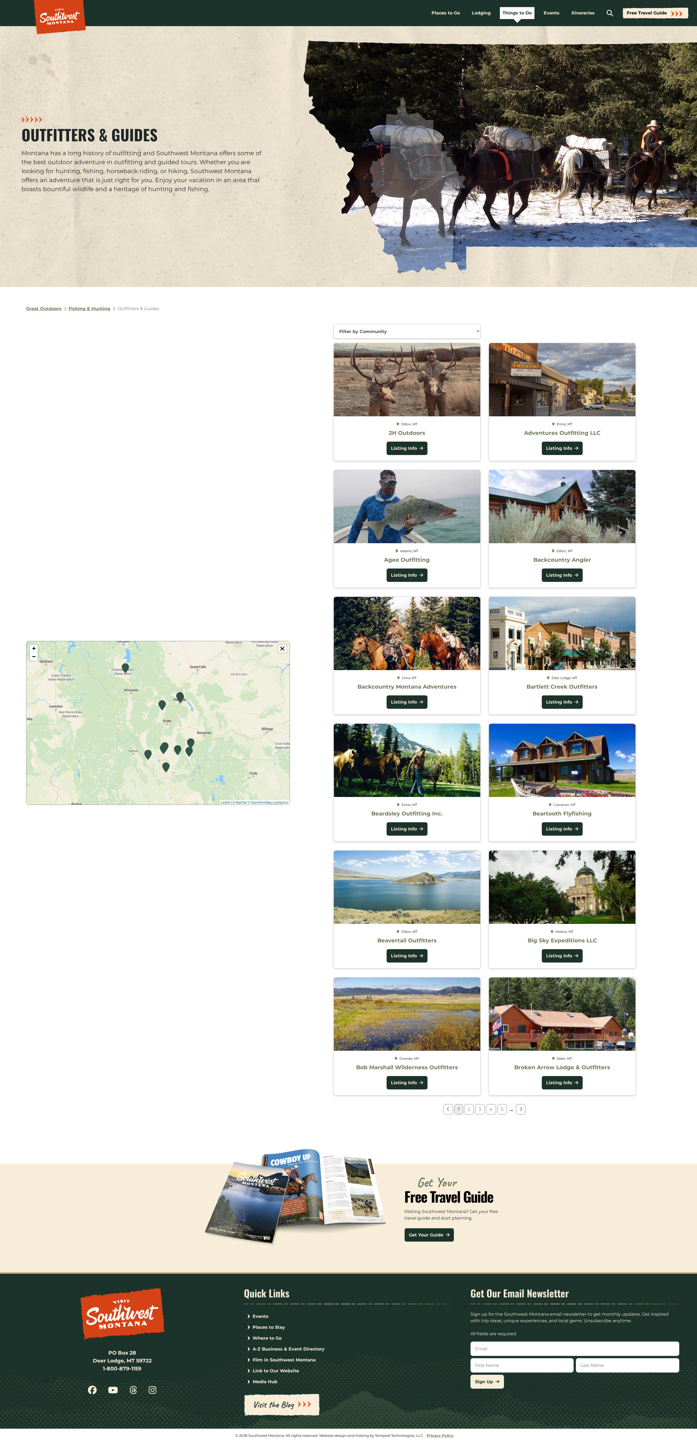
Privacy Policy (440, 1436)
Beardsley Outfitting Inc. (406, 813)
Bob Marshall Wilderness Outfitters (407, 1067)
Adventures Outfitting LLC (562, 433)
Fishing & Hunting (89, 308)
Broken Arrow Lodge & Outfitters (562, 1067)
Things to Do (517, 13)
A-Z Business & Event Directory (289, 1349)
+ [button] (34, 648)
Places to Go (446, 13)
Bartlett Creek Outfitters (562, 686)
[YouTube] (113, 1392)
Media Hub (265, 1381)
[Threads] (133, 1392)
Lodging (481, 13)
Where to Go (267, 1338)
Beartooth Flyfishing (562, 813)
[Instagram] (152, 1392)
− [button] (34, 656)
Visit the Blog (273, 1404)
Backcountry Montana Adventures (407, 686)
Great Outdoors (44, 308)
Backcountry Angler (562, 560)
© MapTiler (240, 802)
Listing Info (404, 448)
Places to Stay (269, 1327)
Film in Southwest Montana (284, 1359)
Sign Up (484, 1381)
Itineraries (583, 13)
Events (552, 13)
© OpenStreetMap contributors (268, 802)
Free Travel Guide (647, 13)
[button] (282, 648)
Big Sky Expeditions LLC (562, 940)
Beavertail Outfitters (407, 940)
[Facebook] (92, 1392)
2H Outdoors (407, 433)
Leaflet (225, 802)
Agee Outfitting (407, 560)
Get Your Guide (427, 1235)
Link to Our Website (276, 1370)
